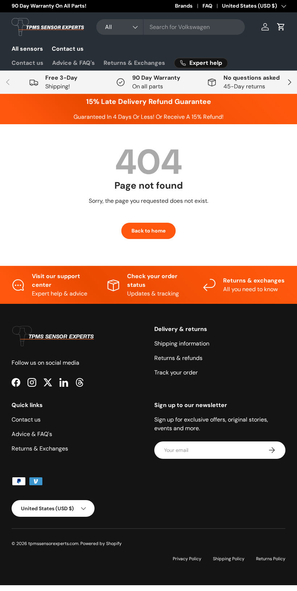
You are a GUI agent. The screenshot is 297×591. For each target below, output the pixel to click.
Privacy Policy (187, 559)
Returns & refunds (178, 358)
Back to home (148, 230)
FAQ (207, 6)
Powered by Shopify (101, 543)
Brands (184, 6)
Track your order (176, 372)
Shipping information (181, 343)
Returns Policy (270, 559)
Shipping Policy (228, 559)
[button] (281, 27)
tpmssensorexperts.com (53, 543)
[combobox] (170, 27)
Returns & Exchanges (134, 63)
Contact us (68, 49)
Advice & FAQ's (73, 63)
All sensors (27, 49)
